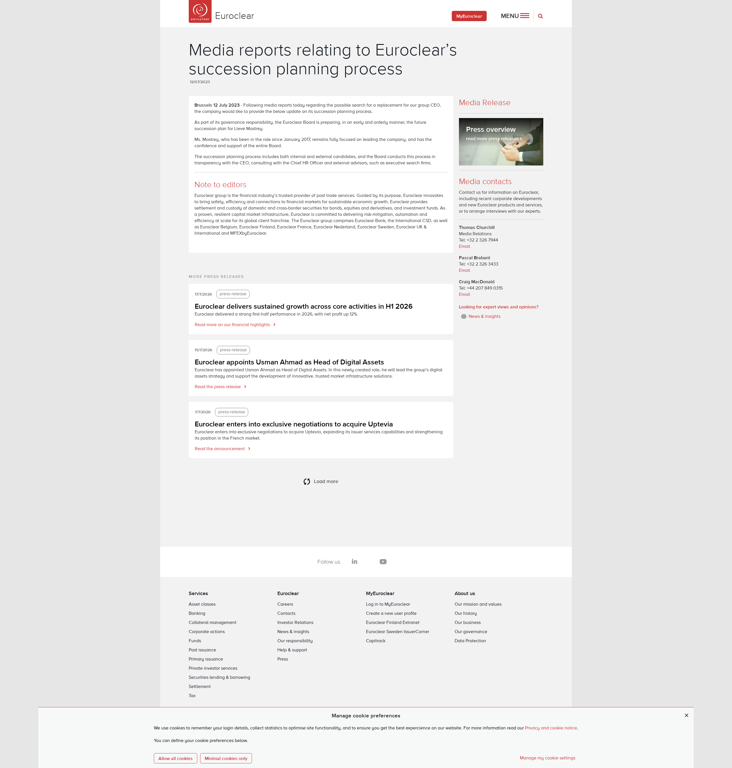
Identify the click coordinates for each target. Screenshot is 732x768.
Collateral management (212, 623)
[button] (515, 16)
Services (198, 593)
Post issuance (202, 650)
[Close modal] (686, 715)
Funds (195, 641)
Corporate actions (207, 632)
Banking (197, 613)
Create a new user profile (391, 613)
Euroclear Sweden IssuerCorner (397, 632)
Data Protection (470, 641)
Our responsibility (295, 641)
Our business (468, 623)
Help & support (292, 650)
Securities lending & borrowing (219, 677)
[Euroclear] (200, 11)
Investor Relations (295, 623)
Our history (466, 613)
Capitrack (375, 641)
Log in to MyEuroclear (388, 604)
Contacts (286, 613)
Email (464, 246)
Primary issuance (206, 659)
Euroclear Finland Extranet (392, 623)
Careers (285, 604)
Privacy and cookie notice (551, 728)
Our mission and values (478, 604)
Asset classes (202, 604)
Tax (192, 696)
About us (465, 593)
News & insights (293, 632)
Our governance (471, 632)
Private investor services (213, 668)
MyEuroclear (469, 16)
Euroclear (288, 593)
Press (282, 659)
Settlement (200, 687)
